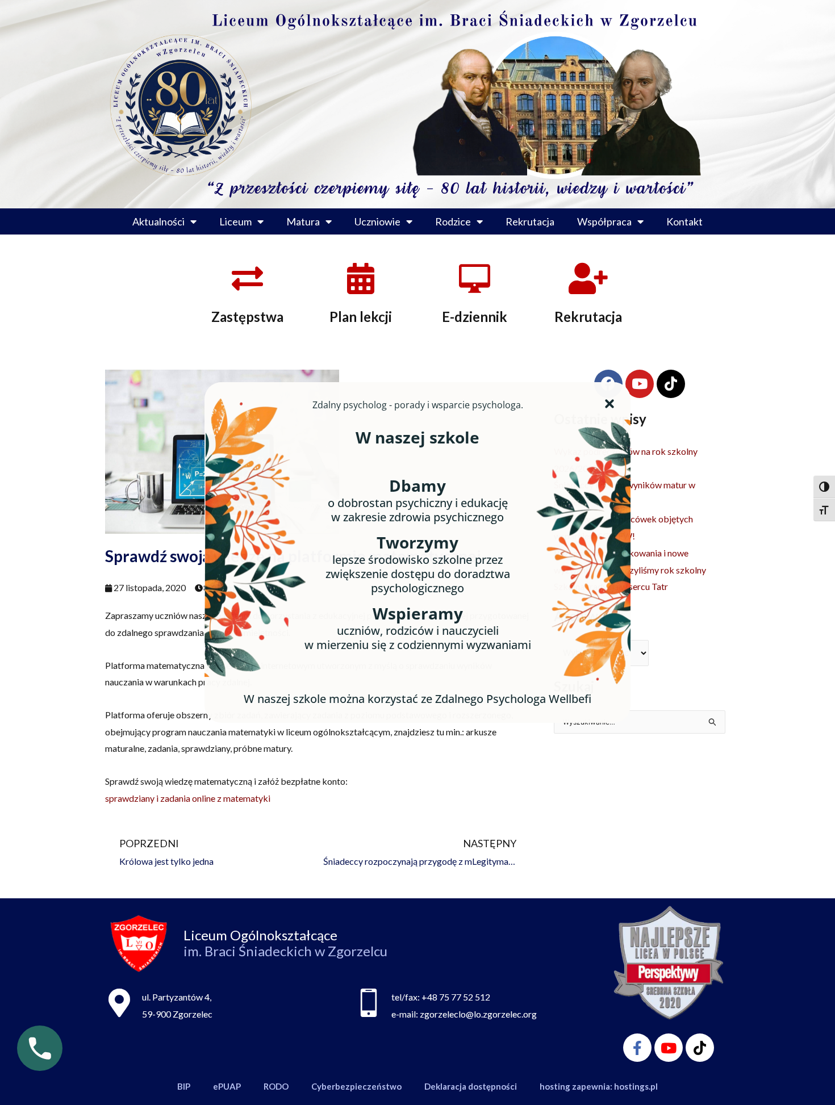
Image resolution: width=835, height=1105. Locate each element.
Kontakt (684, 221)
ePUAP (227, 1086)
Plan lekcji (360, 316)
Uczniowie (377, 221)
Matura (303, 221)
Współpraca (604, 221)
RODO (276, 1086)
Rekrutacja (530, 221)
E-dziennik (474, 316)
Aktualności (158, 221)
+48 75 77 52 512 (455, 996)
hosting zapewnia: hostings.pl (599, 1086)
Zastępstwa (247, 316)
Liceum (235, 221)
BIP (183, 1086)
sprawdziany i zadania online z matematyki (187, 798)
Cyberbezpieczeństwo (356, 1086)
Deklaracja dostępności (470, 1086)
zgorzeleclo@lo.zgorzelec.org (478, 1013)
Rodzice (453, 221)
